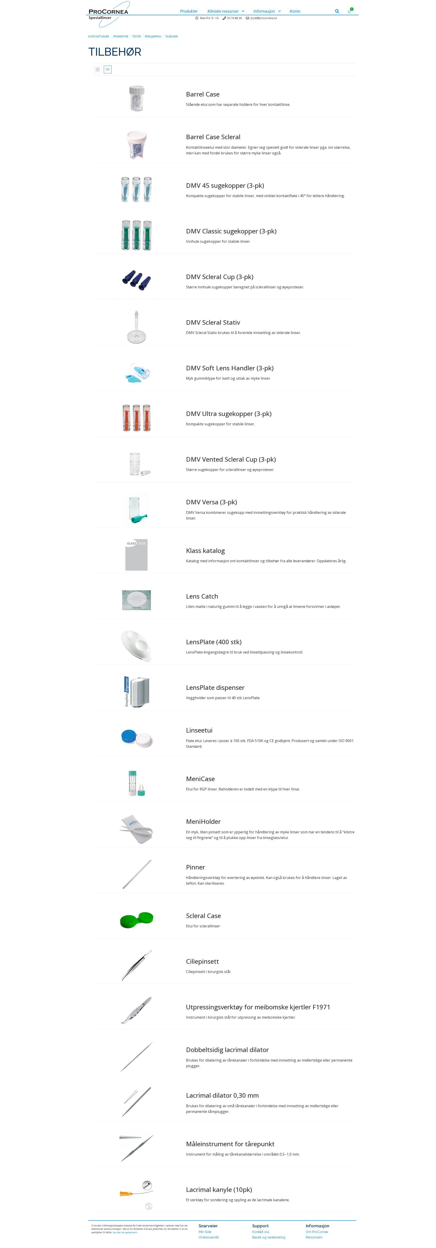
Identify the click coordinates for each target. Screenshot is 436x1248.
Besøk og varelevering (268, 1237)
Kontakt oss (260, 1232)
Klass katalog (205, 550)
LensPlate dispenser (215, 687)
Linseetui (199, 730)
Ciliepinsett (202, 961)
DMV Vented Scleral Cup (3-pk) (231, 459)
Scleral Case (203, 915)
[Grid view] (98, 69)
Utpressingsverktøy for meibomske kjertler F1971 (258, 1007)
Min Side (205, 1232)
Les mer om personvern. (125, 1232)
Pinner (195, 867)
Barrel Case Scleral (213, 136)
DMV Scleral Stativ (213, 322)
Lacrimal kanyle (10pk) (219, 1189)
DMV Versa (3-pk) (211, 502)
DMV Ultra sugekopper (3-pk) (229, 413)
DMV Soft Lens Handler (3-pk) (230, 368)
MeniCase (200, 778)
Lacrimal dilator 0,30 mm (222, 1095)
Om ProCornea (317, 1232)
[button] (337, 11)
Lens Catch (202, 596)
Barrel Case (203, 94)
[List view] (107, 69)
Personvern (314, 1237)
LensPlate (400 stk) (214, 641)
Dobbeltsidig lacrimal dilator (227, 1049)
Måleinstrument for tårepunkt (230, 1143)
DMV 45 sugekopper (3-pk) (225, 185)
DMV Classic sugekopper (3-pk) (231, 231)
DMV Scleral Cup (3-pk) (219, 276)
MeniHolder (203, 821)
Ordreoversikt (209, 1237)
